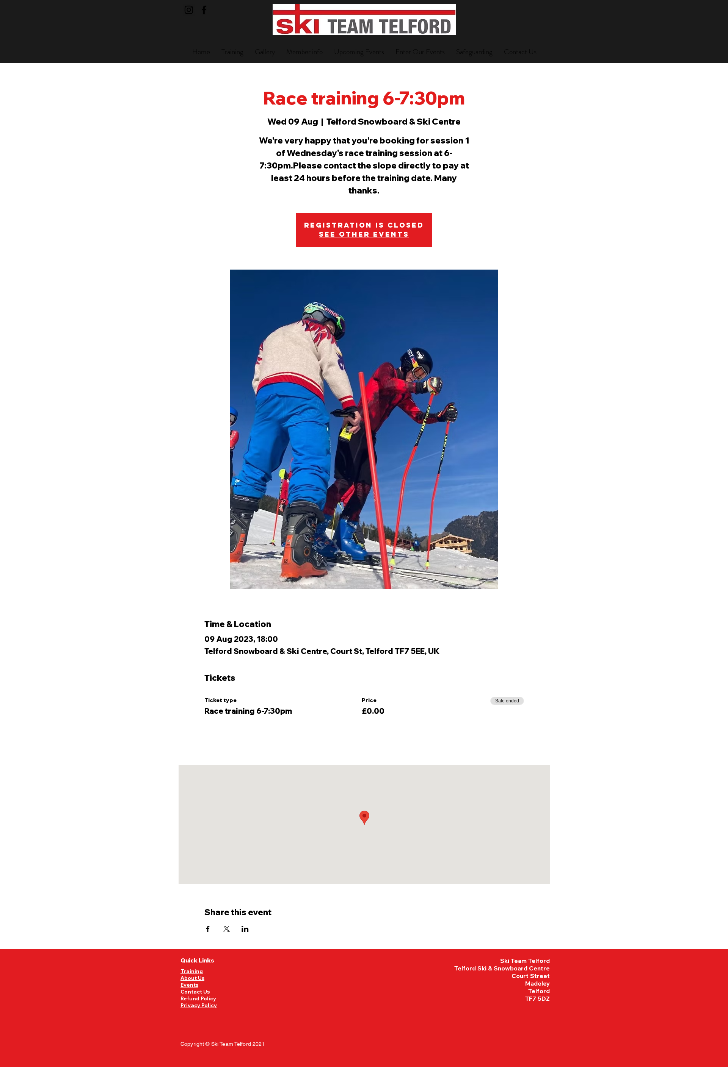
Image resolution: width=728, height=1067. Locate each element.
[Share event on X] (226, 929)
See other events (364, 234)
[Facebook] (204, 10)
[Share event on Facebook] (208, 929)
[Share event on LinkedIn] (245, 929)
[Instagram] (189, 10)
